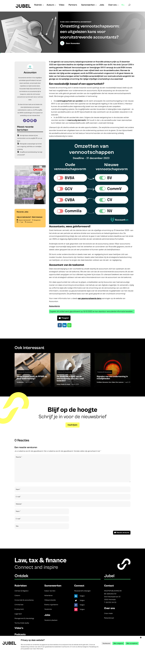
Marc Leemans (120, 382)
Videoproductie (50, 600)
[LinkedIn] (31, 120)
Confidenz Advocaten (102, 382)
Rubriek (38, 5)
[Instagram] (35, 120)
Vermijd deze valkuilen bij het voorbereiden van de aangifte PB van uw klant (29, 138)
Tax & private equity (22, 623)
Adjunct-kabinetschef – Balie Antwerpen (29, 217)
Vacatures (48, 609)
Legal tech (18, 614)
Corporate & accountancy (24, 600)
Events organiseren (51, 605)
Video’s (19, 628)
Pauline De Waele (65, 384)
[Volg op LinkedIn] (76, 596)
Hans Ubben (112, 382)
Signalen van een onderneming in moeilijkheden (113, 370)
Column (17, 595)
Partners (73, 5)
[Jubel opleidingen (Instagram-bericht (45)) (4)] (30, 204)
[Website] (24, 120)
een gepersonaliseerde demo (89, 298)
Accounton (75, 43)
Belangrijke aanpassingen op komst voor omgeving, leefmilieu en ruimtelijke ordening (29, 146)
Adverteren (48, 595)
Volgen (82, 596)
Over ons (112, 5)
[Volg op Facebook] (76, 605)
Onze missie (108, 613)
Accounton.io (54, 306)
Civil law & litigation (21, 591)
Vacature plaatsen (50, 620)
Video (61, 5)
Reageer (65, 318)
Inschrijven (72, 425)
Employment (19, 609)
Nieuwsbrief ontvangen (82, 591)
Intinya (58, 384)
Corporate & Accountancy (80, 22)
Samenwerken (88, 5)
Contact (109, 585)
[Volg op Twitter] (76, 600)
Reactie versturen (122, 532)
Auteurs (50, 5)
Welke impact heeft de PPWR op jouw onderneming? (33, 370)
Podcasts (20, 634)
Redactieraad (109, 618)
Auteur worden (49, 591)
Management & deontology (24, 618)
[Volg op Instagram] (76, 609)
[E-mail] (28, 120)
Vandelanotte (20, 382)
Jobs (101, 5)
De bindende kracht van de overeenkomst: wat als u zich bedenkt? (73, 370)
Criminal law (19, 605)
